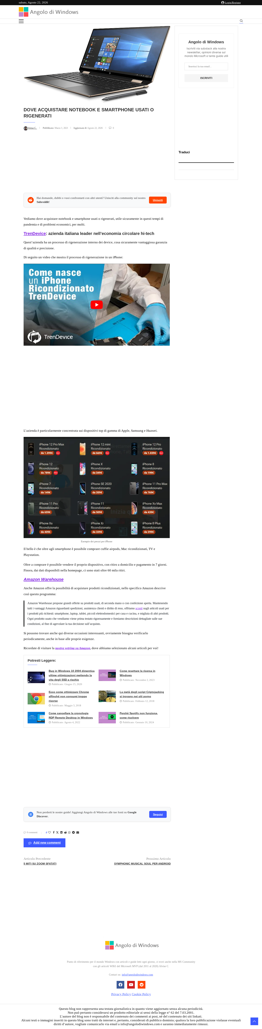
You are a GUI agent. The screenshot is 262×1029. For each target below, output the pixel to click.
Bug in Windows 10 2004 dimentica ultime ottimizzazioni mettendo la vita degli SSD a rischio (72, 675)
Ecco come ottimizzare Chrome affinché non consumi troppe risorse (69, 696)
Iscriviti (206, 78)
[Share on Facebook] (53, 832)
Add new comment (47, 842)
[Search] (241, 21)
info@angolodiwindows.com (137, 974)
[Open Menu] (21, 21)
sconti (139, 608)
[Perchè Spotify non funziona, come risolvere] (107, 717)
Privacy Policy (121, 994)
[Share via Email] (77, 832)
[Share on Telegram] (73, 832)
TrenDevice (35, 233)
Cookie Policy (141, 994)
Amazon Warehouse (43, 579)
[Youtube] (131, 985)
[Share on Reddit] (65, 832)
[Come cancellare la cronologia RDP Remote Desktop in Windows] (36, 717)
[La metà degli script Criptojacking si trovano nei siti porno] (107, 696)
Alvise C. (32, 128)
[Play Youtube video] (97, 305)
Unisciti (158, 200)
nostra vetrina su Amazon (72, 648)
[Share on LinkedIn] (61, 832)
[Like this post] (49, 832)
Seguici (158, 814)
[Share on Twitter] (57, 833)
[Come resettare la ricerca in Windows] (107, 675)
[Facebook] (120, 985)
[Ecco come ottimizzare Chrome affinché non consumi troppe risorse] (36, 698)
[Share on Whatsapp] (69, 832)
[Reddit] (141, 985)
